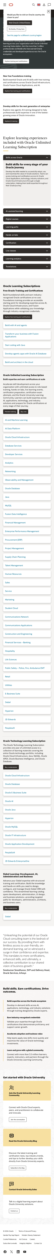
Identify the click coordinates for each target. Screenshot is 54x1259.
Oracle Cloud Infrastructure (17, 437)
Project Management (14, 548)
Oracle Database (12, 488)
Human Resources (13, 574)
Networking (10, 471)
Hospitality (10, 651)
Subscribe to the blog (17, 1168)
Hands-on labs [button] (12, 235)
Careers (32, 1239)
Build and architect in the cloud (19, 362)
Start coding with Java (15, 345)
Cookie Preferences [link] (10, 1239)
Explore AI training (11, 121)
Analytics (9, 462)
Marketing (9, 599)
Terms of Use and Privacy (27, 1231)
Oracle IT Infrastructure (15, 835)
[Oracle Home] (11, 5)
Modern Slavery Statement (31, 1235)
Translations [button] (11, 266)
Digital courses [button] (12, 219)
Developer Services (13, 454)
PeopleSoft (10, 852)
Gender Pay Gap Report (11, 1235)
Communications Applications (18, 625)
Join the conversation (18, 1120)
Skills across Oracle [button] (14, 157)
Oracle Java (10, 809)
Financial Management (15, 522)
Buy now (23, 412)
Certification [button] (11, 243)
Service (8, 591)
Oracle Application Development (19, 844)
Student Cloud (11, 608)
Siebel (8, 702)
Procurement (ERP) (13, 539)
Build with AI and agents (16, 325)
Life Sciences (11, 659)
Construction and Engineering (18, 634)
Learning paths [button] (12, 227)
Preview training (10, 412)
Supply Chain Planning (15, 557)
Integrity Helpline (25, 1243)
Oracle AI (9, 801)
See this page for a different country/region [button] (24, 35)
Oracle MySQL (11, 826)
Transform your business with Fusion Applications (22, 335)
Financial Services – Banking (18, 642)
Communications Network (17, 616)
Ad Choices (23, 1239)
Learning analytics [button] (13, 259)
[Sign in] (44, 4)
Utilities (8, 685)
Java (7, 497)
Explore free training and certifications (17, 91)
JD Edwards (10, 719)
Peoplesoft (10, 728)
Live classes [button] (11, 251)
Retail (7, 676)
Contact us (14, 1211)
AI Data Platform (12, 428)
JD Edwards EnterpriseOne (17, 861)
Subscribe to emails (10, 1243)
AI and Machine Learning (16, 420)
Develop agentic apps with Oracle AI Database (25, 353)
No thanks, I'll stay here (16, 29)
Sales (7, 582)
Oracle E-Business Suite (15, 792)
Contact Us (38, 1243)
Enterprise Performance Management (22, 531)
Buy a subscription (11, 767)
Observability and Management (19, 480)
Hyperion (9, 711)
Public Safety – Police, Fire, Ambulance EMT (25, 668)
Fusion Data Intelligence (16, 514)
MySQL (8, 505)
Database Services (13, 445)
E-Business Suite (12, 693)
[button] (4, 4)
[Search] (33, 4)
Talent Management (14, 565)
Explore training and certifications (16, 61)
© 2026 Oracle (8, 1231)
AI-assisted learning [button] (14, 211)
